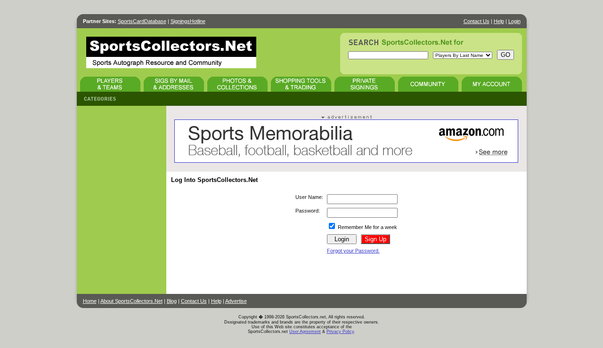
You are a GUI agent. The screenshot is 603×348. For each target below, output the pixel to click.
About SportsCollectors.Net (131, 301)
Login (514, 21)
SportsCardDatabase (142, 21)
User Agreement (305, 331)
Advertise (236, 301)
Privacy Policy (340, 331)
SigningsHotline (188, 21)
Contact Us (476, 21)
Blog (172, 301)
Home (90, 301)
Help (499, 21)
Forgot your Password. (353, 250)
